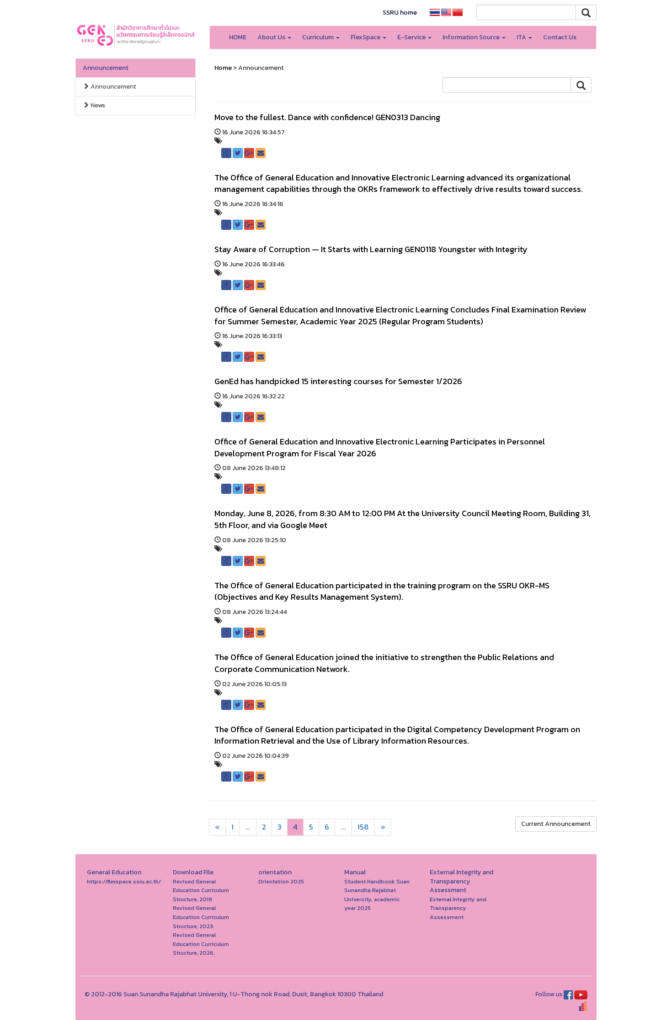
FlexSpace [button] (366, 37)
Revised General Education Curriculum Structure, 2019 (201, 890)
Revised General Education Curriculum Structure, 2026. (201, 943)
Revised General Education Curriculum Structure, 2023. (201, 917)
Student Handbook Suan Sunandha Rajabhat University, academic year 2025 (377, 895)
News (97, 105)
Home (223, 68)
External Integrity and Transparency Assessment (458, 908)
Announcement (105, 68)
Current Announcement (556, 824)
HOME (237, 37)
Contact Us (559, 37)
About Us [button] (272, 37)
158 (363, 827)
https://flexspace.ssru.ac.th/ (124, 881)
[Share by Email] (261, 153)
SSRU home (400, 12)
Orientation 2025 (281, 881)
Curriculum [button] (318, 37)
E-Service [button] (412, 37)
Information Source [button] (472, 37)
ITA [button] (522, 37)
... (248, 827)
